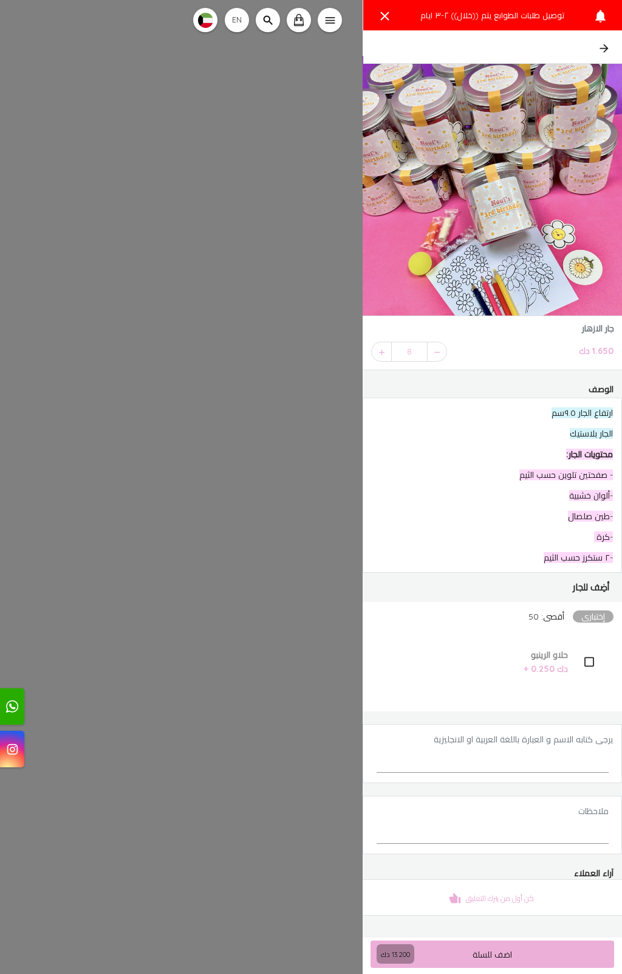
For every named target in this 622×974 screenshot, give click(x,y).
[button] (492, 587)
